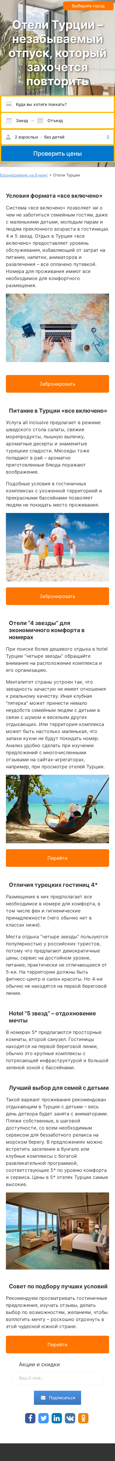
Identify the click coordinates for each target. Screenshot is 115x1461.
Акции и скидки (39, 1364)
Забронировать (57, 384)
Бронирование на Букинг (24, 175)
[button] (57, 137)
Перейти (57, 858)
